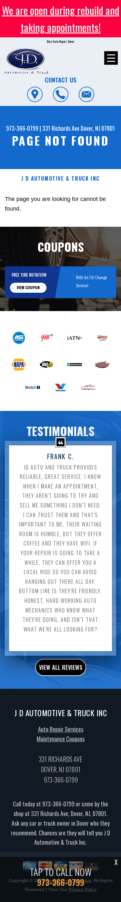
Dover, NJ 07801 (98, 128)
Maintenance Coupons (61, 739)
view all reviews (60, 667)
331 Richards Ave (60, 128)
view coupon (28, 287)
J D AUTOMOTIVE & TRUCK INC (60, 179)
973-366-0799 (22, 128)
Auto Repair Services (60, 729)
